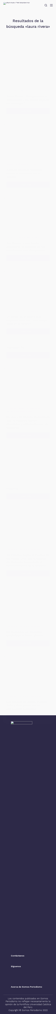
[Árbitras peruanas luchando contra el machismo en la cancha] (28, 141)
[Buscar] (46, 5)
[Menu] (51, 5)
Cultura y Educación (17, 549)
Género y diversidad (18, 164)
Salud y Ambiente (31, 311)
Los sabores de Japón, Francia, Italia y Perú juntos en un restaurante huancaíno (26, 705)
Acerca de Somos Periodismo (26, 987)
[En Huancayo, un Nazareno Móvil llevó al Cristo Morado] (28, 603)
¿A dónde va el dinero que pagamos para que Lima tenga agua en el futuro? (26, 320)
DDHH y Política (15, 237)
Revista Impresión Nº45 (20, 411)
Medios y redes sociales (35, 90)
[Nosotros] (28, 465)
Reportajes (32, 237)
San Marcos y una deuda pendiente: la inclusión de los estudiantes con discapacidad (25, 247)
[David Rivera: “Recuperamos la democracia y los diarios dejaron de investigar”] (28, 67)
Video (34, 164)
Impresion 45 (15, 347)
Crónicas (11, 408)
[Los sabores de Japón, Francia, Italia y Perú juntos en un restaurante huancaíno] (28, 673)
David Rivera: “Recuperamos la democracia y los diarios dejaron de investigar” (27, 100)
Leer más (32, 112)
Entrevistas (13, 90)
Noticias (35, 549)
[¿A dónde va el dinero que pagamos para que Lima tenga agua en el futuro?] (28, 288)
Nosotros (12, 488)
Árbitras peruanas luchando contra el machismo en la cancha (24, 173)
